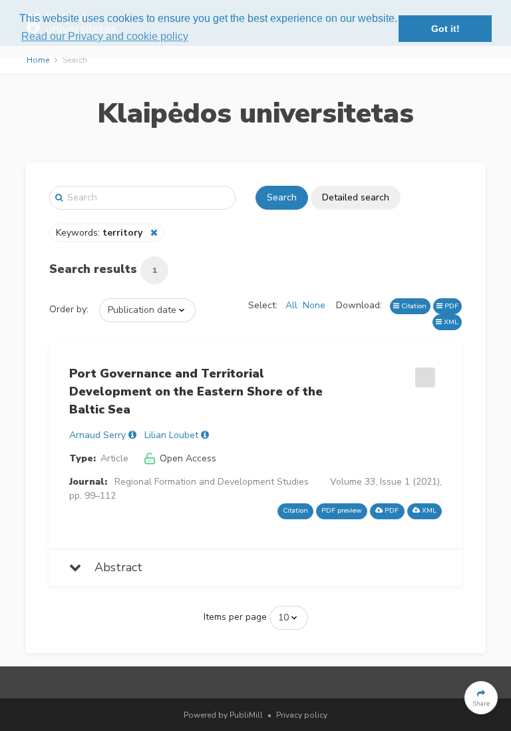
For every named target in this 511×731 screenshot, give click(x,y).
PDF (450, 306)
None (314, 305)
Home (38, 60)
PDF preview (341, 510)
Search (282, 197)
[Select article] (423, 373)
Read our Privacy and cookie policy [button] (104, 36)
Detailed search (355, 197)
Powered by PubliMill (223, 715)
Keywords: (99, 232)
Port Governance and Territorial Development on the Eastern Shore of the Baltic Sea (196, 391)
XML (450, 322)
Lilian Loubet (171, 435)
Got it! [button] (445, 28)
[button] (481, 697)
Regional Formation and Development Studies (211, 481)
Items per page (235, 616)
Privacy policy (301, 715)
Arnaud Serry (97, 435)
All (291, 305)
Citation (412, 306)
